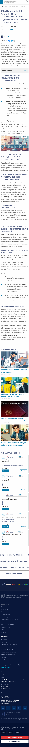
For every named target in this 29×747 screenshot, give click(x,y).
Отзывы (3, 629)
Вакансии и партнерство (7, 624)
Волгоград (13, 567)
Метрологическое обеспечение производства (12, 460)
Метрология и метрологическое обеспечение (14, 517)
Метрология (4, 639)
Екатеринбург (11, 561)
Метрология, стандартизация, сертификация (12, 479)
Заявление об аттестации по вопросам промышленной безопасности (12, 395)
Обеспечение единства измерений (11, 534)
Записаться (5, 470)
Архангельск (23, 561)
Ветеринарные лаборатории (8, 654)
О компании (5, 604)
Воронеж (21, 567)
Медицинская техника (7, 649)
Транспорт (4, 657)
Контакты (3, 632)
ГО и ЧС (3, 659)
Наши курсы (5, 636)
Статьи (3, 612)
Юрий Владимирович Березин (13, 37)
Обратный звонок (5, 667)
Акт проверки (4, 609)
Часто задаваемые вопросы (8, 622)
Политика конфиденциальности (9, 619)
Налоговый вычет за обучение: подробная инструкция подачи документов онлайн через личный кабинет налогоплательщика (14, 444)
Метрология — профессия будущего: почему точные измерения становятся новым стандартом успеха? (14, 371)
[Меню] (1, 2)
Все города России (14, 573)
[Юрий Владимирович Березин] (2, 36)
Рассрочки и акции (6, 627)
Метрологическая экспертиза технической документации (12, 498)
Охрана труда (4, 642)
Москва (19, 555)
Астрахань (4, 567)
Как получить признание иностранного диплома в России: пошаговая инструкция (13, 419)
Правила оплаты (5, 614)
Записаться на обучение (14, 737)
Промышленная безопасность (9, 644)
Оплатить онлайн (14, 741)
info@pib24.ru (4, 674)
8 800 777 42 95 (27, 1)
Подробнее (23, 470)
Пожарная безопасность (7, 647)
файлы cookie (10, 718)
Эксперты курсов (5, 617)
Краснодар (7, 555)
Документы (4, 607)
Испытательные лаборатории (9, 652)
